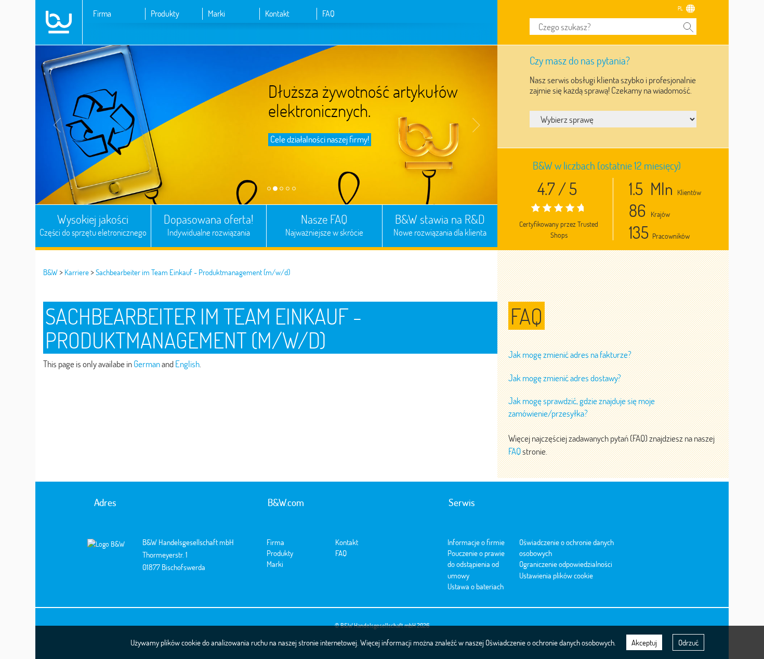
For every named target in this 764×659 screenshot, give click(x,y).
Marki (216, 13)
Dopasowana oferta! (209, 224)
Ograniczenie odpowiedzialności (565, 564)
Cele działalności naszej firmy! (319, 139)
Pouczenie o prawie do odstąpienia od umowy (476, 564)
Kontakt (277, 13)
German (147, 364)
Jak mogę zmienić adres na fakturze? (569, 354)
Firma (102, 13)
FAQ (328, 13)
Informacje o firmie (476, 542)
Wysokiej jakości (93, 224)
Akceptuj (644, 642)
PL (680, 8)
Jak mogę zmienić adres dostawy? (564, 378)
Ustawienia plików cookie (556, 575)
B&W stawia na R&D (439, 224)
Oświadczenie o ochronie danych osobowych (549, 642)
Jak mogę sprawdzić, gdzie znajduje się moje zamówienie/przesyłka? (581, 407)
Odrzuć (688, 642)
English (187, 364)
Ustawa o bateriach (475, 586)
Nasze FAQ (324, 224)
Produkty (165, 13)
